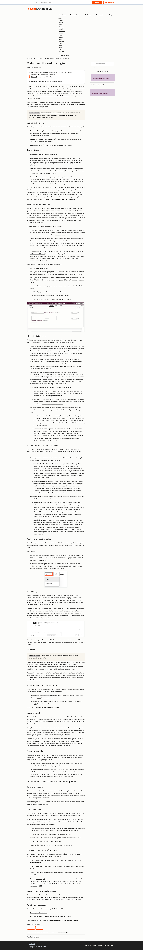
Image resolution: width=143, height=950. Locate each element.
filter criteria (60, 340)
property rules (52, 384)
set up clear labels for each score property (60, 199)
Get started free (109, 2)
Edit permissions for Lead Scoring (65, 115)
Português (61, 26)
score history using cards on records (43, 897)
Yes (31, 927)
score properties (61, 854)
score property (60, 235)
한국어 (60, 47)
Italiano (61, 33)
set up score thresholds (49, 755)
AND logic (76, 361)
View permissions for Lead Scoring (51, 113)
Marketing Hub (35, 74)
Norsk (60, 45)
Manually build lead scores (38, 913)
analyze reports (69, 897)
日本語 (60, 24)
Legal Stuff (87, 945)
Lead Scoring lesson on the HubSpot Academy (63, 920)
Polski (60, 35)
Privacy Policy (97, 945)
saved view (39, 860)
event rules (62, 384)
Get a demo (97, 2)
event (57, 361)
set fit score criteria (50, 173)
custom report (40, 879)
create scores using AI (63, 662)
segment (55, 366)
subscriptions (54, 72)
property (51, 361)
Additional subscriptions (38, 81)
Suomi (60, 39)
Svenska (61, 37)
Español (61, 20)
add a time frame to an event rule (52, 404)
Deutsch (61, 22)
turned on (42, 791)
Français (61, 29)
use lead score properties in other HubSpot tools (53, 96)
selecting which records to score (48, 707)
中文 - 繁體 (61, 41)
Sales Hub (34, 77)
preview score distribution (69, 802)
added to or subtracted (37, 254)
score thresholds (35, 862)
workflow (63, 366)
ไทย (60, 49)
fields (40, 886)
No (39, 927)
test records (55, 802)
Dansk (60, 43)
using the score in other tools (41, 819)
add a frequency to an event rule (52, 395)
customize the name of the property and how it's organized (65, 728)
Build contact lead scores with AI (40, 916)
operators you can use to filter (42, 407)
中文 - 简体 (61, 51)
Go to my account (64, 55)
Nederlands (62, 31)
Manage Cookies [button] (109, 945)
